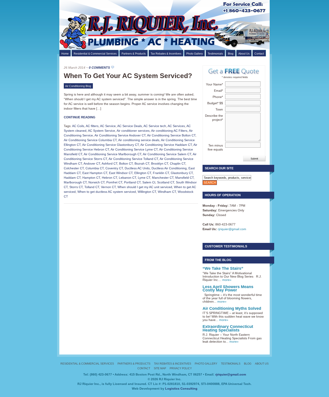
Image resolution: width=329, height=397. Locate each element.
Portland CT (132, 182)
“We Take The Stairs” (223, 268)
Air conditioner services (133, 130)
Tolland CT (91, 187)
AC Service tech (154, 126)
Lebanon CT (127, 177)
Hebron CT (109, 177)
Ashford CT (109, 163)
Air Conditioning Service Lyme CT (134, 149)
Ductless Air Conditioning (169, 168)
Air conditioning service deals (138, 140)
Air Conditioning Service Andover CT (119, 135)
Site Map (160, 368)
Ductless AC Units (137, 168)
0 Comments (99, 67)
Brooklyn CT (159, 163)
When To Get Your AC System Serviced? (128, 75)
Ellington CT (142, 173)
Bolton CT (126, 163)
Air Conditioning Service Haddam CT (166, 144)
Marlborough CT (75, 182)
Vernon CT (108, 187)
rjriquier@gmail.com (232, 229)
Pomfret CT (114, 182)
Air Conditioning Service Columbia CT (90, 140)
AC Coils (78, 126)
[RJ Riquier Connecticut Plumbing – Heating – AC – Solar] (173, 49)
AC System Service (101, 130)
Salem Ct (148, 182)
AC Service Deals (129, 126)
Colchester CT (74, 168)
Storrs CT (76, 187)
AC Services (176, 126)
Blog (230, 53)
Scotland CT (165, 182)
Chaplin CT (177, 163)
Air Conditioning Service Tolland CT (133, 159)
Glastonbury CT (182, 173)
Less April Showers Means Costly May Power (228, 288)
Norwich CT (96, 182)
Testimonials (215, 53)
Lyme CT (144, 177)
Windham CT (167, 191)
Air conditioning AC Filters (169, 130)
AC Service (108, 126)
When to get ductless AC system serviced (106, 191)
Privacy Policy (181, 368)
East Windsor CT (120, 173)
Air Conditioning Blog (78, 86)
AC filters (92, 126)
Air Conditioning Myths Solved (232, 308)
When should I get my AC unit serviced (145, 187)
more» (226, 280)
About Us (244, 53)
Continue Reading (79, 117)
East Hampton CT (94, 173)
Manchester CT (162, 177)
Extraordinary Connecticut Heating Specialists (228, 328)
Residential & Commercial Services (95, 53)
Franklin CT (161, 173)
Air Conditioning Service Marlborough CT (112, 154)
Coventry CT (114, 168)
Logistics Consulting (181, 388)
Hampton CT (91, 177)
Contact (259, 53)
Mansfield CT (184, 177)
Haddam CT (72, 177)
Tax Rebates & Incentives (166, 53)
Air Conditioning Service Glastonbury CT (110, 144)
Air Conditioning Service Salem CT (167, 154)
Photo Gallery (194, 53)
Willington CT (147, 191)
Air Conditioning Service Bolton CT (171, 135)
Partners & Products (134, 53)
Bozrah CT (142, 163)
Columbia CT (94, 168)
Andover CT (91, 163)
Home (65, 53)
